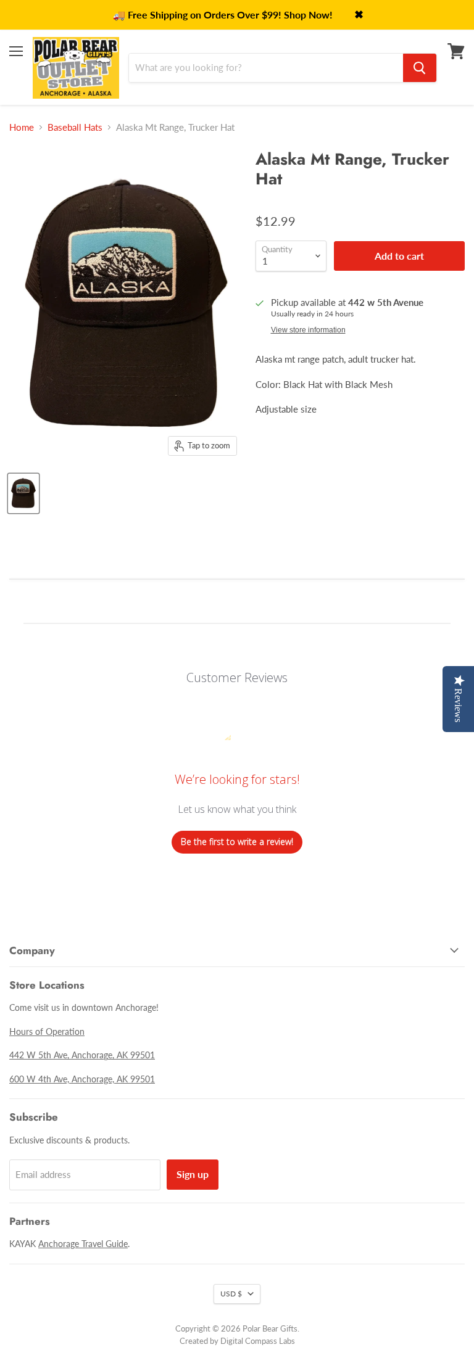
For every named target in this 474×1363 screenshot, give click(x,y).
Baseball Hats (75, 127)
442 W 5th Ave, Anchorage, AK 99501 (82, 1055)
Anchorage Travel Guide (83, 1243)
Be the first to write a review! (237, 841)
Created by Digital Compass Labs (237, 1341)
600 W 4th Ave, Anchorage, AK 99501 (82, 1079)
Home (21, 127)
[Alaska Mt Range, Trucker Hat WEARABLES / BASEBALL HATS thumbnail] (23, 493)
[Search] (419, 68)
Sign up (193, 1174)
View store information (308, 330)
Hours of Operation (47, 1031)
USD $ (231, 1293)
